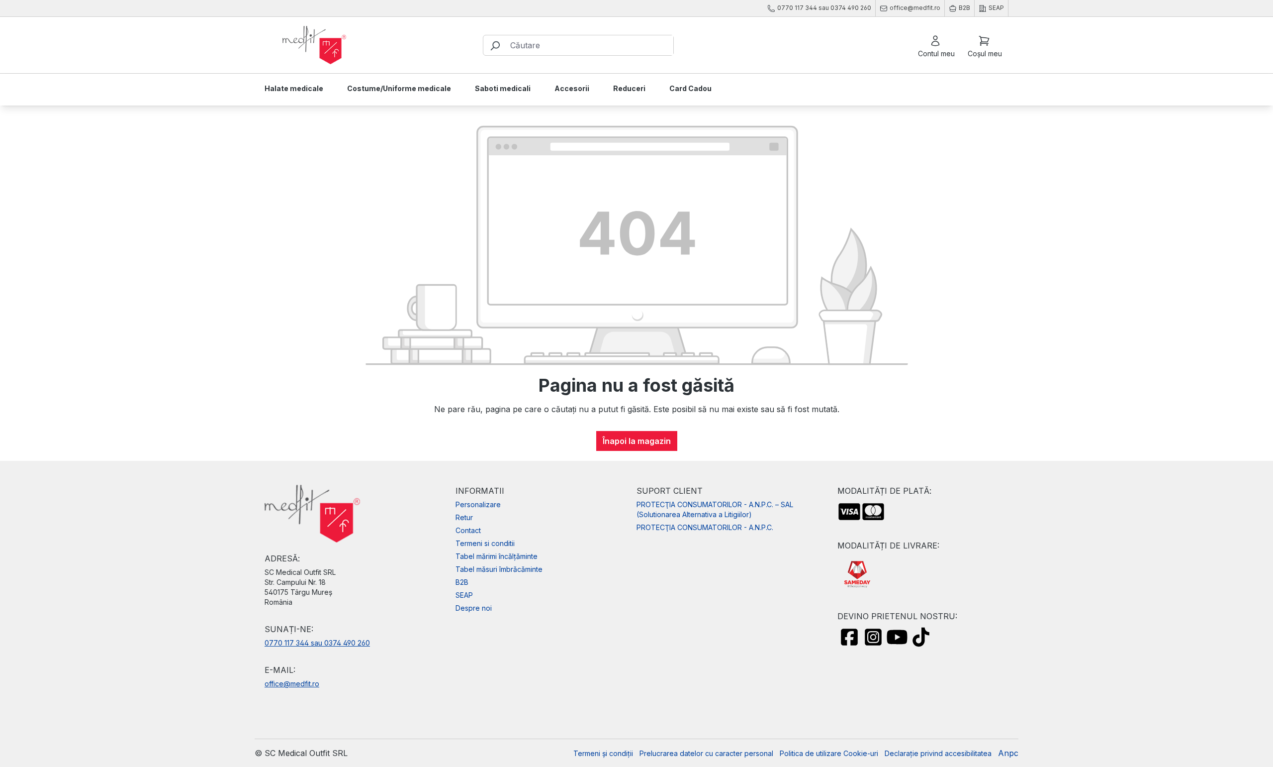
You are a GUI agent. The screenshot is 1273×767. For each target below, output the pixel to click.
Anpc (1008, 753)
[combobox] (589, 45)
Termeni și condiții (603, 753)
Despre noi (473, 608)
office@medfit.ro (292, 683)
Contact (468, 530)
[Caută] (494, 45)
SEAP (464, 595)
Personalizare (478, 504)
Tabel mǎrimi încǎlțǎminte (496, 556)
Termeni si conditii (485, 543)
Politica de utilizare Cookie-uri (829, 753)
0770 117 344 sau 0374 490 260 (317, 643)
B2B (461, 582)
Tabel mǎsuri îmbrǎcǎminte (499, 569)
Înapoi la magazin (637, 441)
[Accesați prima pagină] (314, 45)
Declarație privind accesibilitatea (938, 753)
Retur (464, 517)
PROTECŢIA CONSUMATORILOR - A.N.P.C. (704, 527)
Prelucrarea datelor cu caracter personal (706, 753)
